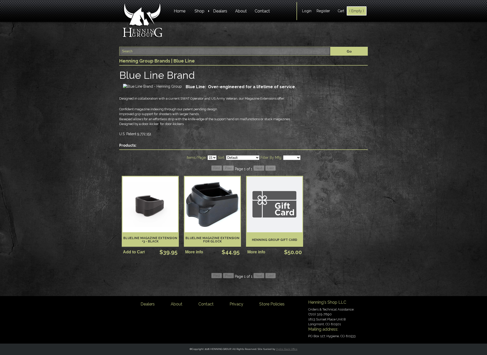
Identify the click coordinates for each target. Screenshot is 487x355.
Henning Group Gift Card (274, 240)
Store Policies (272, 304)
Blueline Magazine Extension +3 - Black (150, 239)
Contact (262, 11)
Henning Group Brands (144, 61)
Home (179, 11)
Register (323, 11)
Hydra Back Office (287, 349)
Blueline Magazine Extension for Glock (212, 239)
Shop (199, 11)
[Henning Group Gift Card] (274, 204)
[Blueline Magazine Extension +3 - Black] (150, 204)
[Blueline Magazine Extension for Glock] (212, 204)
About (241, 11)
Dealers (220, 11)
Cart (341, 11)
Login (306, 11)
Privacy (236, 304)
